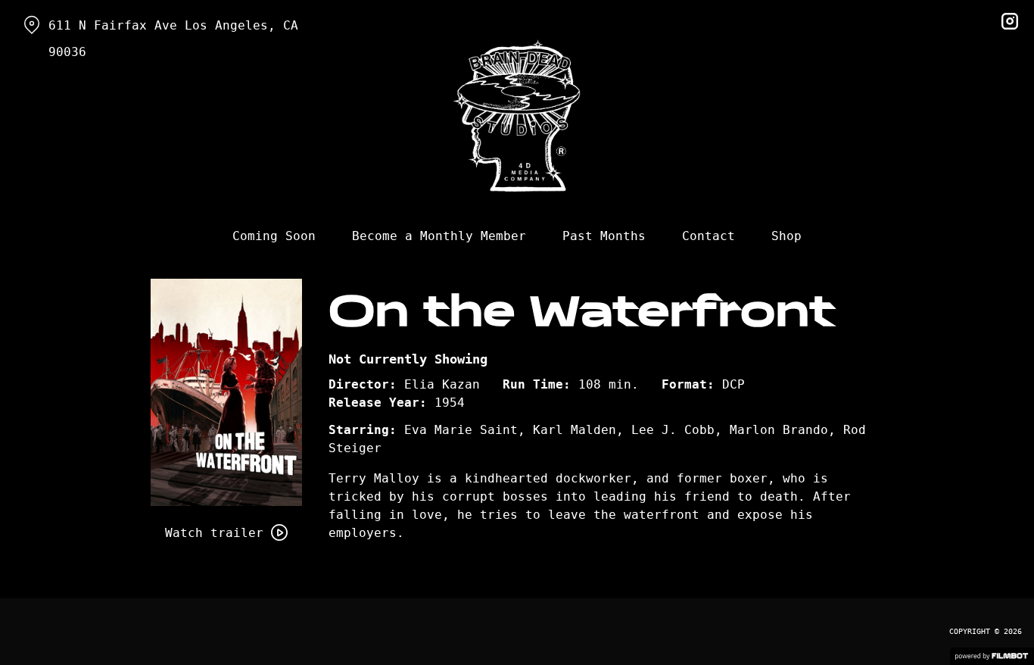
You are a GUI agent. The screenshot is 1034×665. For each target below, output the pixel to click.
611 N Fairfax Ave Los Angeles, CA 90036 (173, 38)
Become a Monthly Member (439, 236)
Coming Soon (274, 236)
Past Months (604, 236)
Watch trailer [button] (214, 533)
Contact (708, 236)
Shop (786, 236)
